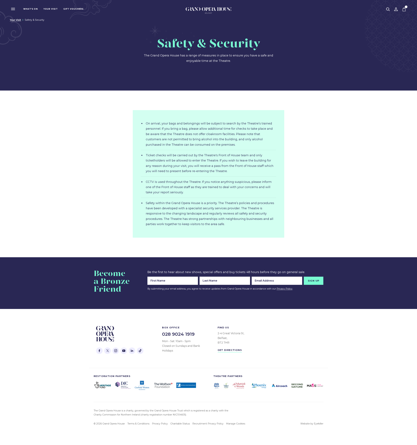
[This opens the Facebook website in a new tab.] (99, 350)
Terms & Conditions (138, 423)
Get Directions (230, 350)
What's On (30, 9)
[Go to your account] (396, 9)
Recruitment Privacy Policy (207, 423)
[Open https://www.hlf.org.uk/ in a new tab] (103, 385)
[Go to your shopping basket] (404, 9)
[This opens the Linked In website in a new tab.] (132, 350)
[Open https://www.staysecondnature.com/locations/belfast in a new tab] (297, 386)
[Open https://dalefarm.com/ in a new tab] (216, 386)
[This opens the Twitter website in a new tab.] (107, 350)
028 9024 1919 (178, 334)
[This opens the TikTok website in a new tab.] (140, 350)
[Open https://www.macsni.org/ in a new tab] (315, 386)
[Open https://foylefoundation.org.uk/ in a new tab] (186, 385)
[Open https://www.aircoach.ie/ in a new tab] (279, 385)
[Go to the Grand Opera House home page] (208, 11)
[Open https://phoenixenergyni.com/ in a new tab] (259, 385)
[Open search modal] (388, 9)
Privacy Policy (284, 288)
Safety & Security (34, 19)
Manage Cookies (235, 423)
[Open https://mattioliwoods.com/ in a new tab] (239, 386)
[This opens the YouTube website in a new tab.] (124, 350)
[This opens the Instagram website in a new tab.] (115, 350)
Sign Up (313, 280)
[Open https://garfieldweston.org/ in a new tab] (142, 385)
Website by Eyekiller (311, 423)
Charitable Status (180, 423)
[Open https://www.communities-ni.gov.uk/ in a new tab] (123, 385)
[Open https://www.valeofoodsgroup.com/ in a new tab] (226, 385)
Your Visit (50, 9)
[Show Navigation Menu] (13, 9)
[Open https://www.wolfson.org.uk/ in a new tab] (163, 385)
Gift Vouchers (73, 9)
